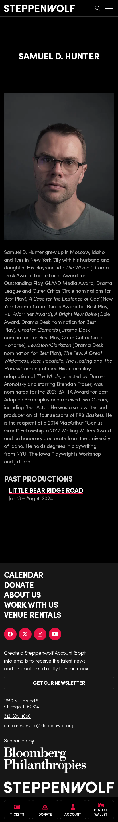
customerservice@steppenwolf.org (38, 725)
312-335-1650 (17, 716)
